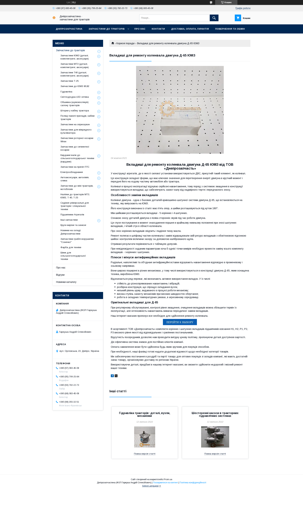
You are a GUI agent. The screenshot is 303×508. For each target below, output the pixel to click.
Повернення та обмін (230, 29)
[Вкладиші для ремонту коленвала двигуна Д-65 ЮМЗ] (180, 110)
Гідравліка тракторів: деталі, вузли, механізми (144, 414)
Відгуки (60, 274)
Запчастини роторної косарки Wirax (76, 140)
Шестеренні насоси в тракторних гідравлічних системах (215, 414)
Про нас (139, 29)
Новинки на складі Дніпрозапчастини (70, 232)
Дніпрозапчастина (69, 29)
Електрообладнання (71, 172)
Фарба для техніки (70, 247)
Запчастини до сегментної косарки (74, 148)
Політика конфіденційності (193, 482)
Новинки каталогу (66, 282)
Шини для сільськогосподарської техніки (73, 255)
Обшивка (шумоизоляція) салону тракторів (74, 104)
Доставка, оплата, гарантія (190, 29)
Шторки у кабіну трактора (74, 110)
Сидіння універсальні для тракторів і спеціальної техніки (74, 205)
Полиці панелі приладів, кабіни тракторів (77, 117)
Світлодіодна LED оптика (74, 97)
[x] (116, 376)
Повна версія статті (144, 453)
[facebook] (112, 376)
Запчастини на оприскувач (75, 124)
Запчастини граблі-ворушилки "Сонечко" (77, 240)
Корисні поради (125, 43)
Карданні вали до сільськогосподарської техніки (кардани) (77, 158)
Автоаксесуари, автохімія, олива (74, 179)
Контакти (158, 29)
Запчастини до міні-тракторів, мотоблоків (76, 187)
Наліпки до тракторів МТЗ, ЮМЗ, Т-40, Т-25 (75, 196)
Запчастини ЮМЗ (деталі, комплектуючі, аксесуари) (74, 57)
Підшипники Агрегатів (72, 214)
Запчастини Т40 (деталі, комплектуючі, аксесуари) (74, 74)
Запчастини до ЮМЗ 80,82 (74, 86)
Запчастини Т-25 (69, 81)
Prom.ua (168, 479)
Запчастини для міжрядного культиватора (76, 131)
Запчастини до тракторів (106, 29)
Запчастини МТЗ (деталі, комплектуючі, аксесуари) (74, 65)
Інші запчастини (69, 219)
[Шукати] (214, 18)
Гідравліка (66, 91)
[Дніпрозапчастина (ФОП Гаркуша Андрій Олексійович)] (54, 18)
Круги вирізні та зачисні (73, 225)
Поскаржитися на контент (165, 482)
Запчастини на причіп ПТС (74, 167)
